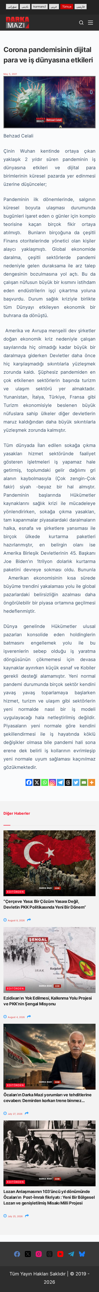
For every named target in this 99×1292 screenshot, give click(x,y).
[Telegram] (60, 782)
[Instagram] (52, 782)
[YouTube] (60, 1254)
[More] (91, 782)
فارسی (80, 6)
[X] (36, 782)
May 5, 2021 (10, 74)
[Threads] (68, 782)
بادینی (25, 6)
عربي (54, 6)
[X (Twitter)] (28, 1254)
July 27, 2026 (14, 1113)
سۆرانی (12, 6)
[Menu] (90, 22)
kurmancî (39, 6)
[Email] (83, 782)
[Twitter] (76, 782)
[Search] (81, 22)
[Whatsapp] (44, 782)
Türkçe (66, 6)
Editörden (15, 891)
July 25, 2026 (15, 1216)
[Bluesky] (82, 1254)
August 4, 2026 (16, 1017)
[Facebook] (29, 782)
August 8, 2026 (16, 920)
